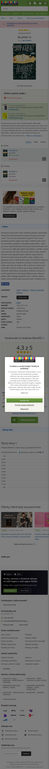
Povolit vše (24, 400)
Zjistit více (24, 393)
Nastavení (25, 409)
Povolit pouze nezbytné (24, 405)
